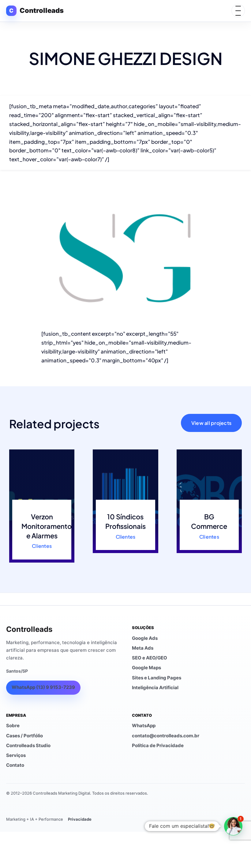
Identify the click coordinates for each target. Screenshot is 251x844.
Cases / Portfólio (24, 736)
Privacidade (80, 819)
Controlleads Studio (28, 745)
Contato (15, 765)
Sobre (13, 725)
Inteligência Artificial (155, 687)
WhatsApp (143, 725)
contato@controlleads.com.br (165, 736)
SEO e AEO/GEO (149, 658)
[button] (233, 826)
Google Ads (145, 638)
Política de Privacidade (158, 745)
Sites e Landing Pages (156, 678)
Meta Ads (142, 648)
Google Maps (146, 667)
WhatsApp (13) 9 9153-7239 (43, 687)
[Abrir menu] (238, 10)
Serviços (16, 755)
